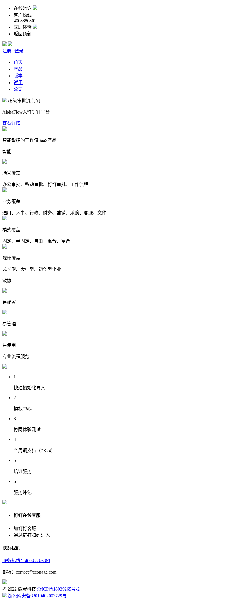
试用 (18, 82)
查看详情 (11, 123)
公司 (18, 89)
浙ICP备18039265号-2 (59, 589)
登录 (18, 50)
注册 (6, 50)
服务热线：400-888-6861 (26, 560)
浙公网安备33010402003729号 (37, 595)
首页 (18, 62)
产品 (18, 69)
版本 (18, 75)
